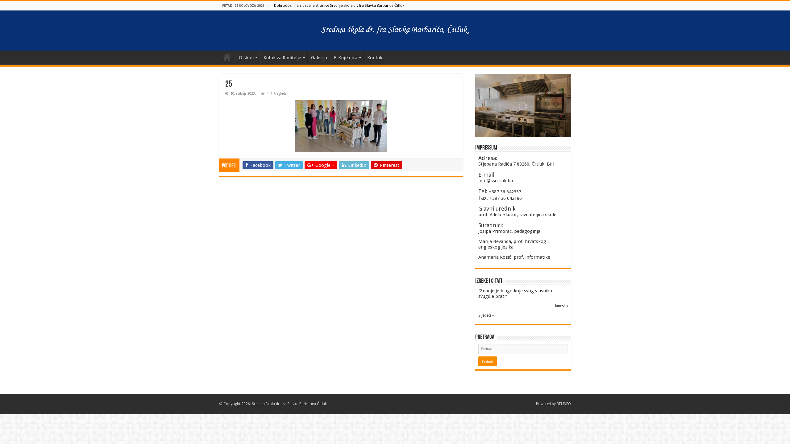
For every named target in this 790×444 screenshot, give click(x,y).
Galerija (319, 57)
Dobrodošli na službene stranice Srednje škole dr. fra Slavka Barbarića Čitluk (339, 5)
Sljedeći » (486, 315)
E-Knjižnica (345, 57)
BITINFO (564, 404)
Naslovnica (227, 57)
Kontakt (375, 57)
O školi (246, 57)
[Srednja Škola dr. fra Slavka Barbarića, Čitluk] (395, 30)
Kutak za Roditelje (282, 57)
